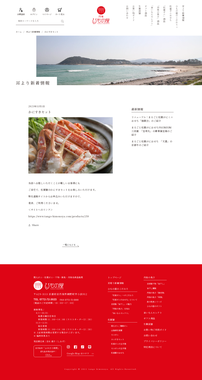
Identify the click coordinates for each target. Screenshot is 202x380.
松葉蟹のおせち (117, 352)
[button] (177, 15)
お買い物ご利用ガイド (155, 329)
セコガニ (115, 334)
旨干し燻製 (151, 288)
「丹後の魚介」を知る (120, 308)
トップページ (115, 277)
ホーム (19, 31)
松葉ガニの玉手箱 (118, 343)
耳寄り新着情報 (116, 283)
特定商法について (153, 347)
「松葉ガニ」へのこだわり (122, 295)
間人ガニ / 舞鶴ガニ (119, 325)
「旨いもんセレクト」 (120, 313)
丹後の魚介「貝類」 (155, 297)
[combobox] (40, 21)
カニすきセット (117, 339)
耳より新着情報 (33, 31)
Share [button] (35, 225)
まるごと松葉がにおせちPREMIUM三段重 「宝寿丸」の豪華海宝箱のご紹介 (151, 131)
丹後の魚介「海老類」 (156, 292)
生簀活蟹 (148, 324)
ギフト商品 (149, 318)
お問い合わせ (150, 335)
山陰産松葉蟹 (116, 330)
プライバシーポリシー (155, 341)
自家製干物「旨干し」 (156, 283)
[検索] (62, 21)
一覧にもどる (69, 244)
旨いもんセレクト (153, 312)
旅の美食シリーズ (154, 301)
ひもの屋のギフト (154, 306)
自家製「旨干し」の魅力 (121, 304)
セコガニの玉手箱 (118, 348)
